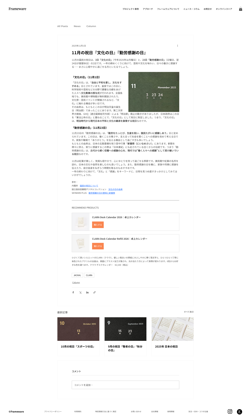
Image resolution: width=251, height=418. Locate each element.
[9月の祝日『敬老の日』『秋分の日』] (126, 329)
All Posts (62, 26)
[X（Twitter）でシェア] (80, 292)
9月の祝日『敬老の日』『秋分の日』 (125, 348)
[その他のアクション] (177, 45)
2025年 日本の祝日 (166, 346)
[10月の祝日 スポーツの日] (78, 329)
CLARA (89, 275)
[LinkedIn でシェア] (87, 292)
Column (91, 26)
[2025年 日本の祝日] (173, 329)
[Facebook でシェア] (73, 292)
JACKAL (77, 275)
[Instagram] (230, 411)
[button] (125, 222)
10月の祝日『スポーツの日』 (78, 346)
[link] (240, 9)
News (77, 26)
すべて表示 (189, 311)
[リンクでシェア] (94, 292)
